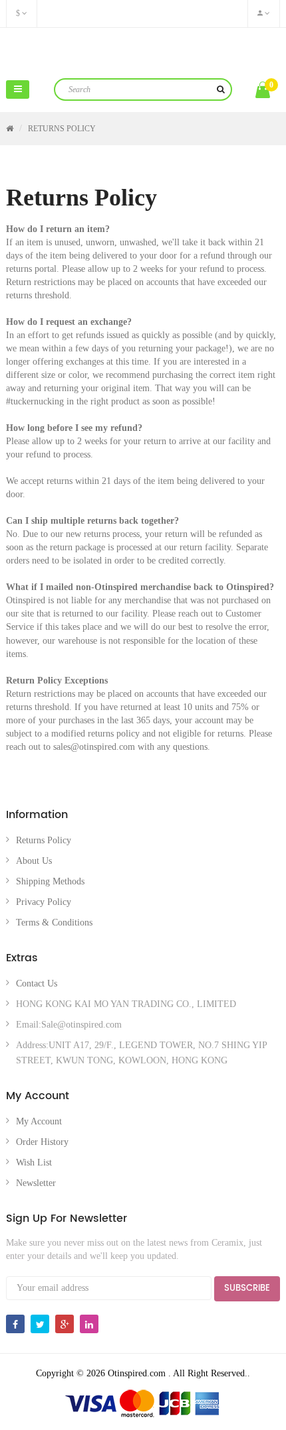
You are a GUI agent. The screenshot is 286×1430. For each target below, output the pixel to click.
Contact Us (36, 983)
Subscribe (247, 1288)
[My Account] (263, 13)
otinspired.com (143, 51)
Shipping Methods (50, 881)
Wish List (34, 1162)
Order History (42, 1142)
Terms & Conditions (54, 922)
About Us (34, 861)
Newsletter (36, 1183)
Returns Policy (62, 128)
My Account (39, 1121)
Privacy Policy (43, 902)
